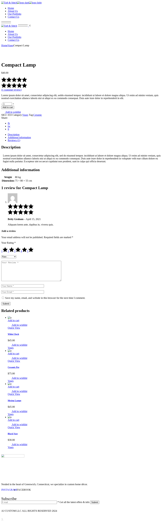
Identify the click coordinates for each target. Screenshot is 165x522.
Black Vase (13, 433)
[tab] (86, 134)
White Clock (13, 334)
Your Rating (8, 242)
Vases (25, 115)
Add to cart (8, 107)
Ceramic (37, 115)
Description (13, 134)
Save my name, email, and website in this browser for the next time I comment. (45, 298)
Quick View (14, 327)
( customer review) (11, 89)
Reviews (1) (14, 140)
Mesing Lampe (14, 400)
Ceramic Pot (13, 367)
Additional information (19, 137)
